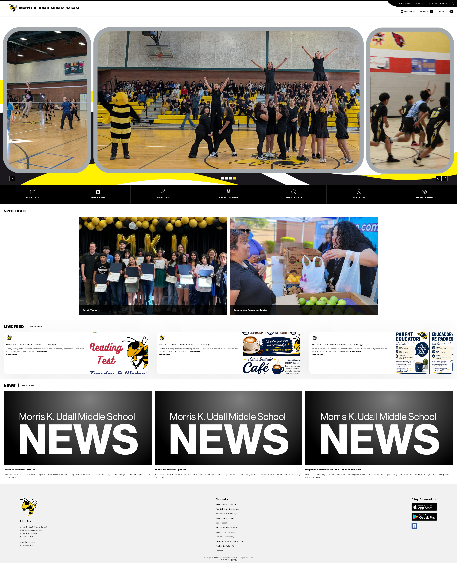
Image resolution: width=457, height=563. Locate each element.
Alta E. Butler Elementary (227, 509)
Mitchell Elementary (225, 537)
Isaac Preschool (223, 523)
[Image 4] (234, 178)
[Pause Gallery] (12, 178)
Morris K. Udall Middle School (229, 541)
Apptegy (233, 560)
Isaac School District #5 (226, 504)
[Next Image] (444, 178)
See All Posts (36, 326)
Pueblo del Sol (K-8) (225, 546)
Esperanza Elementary (226, 513)
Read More (42, 351)
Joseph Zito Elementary (226, 532)
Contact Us (419, 3)
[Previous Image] (439, 178)
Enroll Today (404, 3)
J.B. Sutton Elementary (226, 527)
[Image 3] (230, 178)
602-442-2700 (26, 536)
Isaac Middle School (225, 518)
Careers (219, 551)
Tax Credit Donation (438, 3)
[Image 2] (226, 178)
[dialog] (153, 266)
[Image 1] (222, 178)
